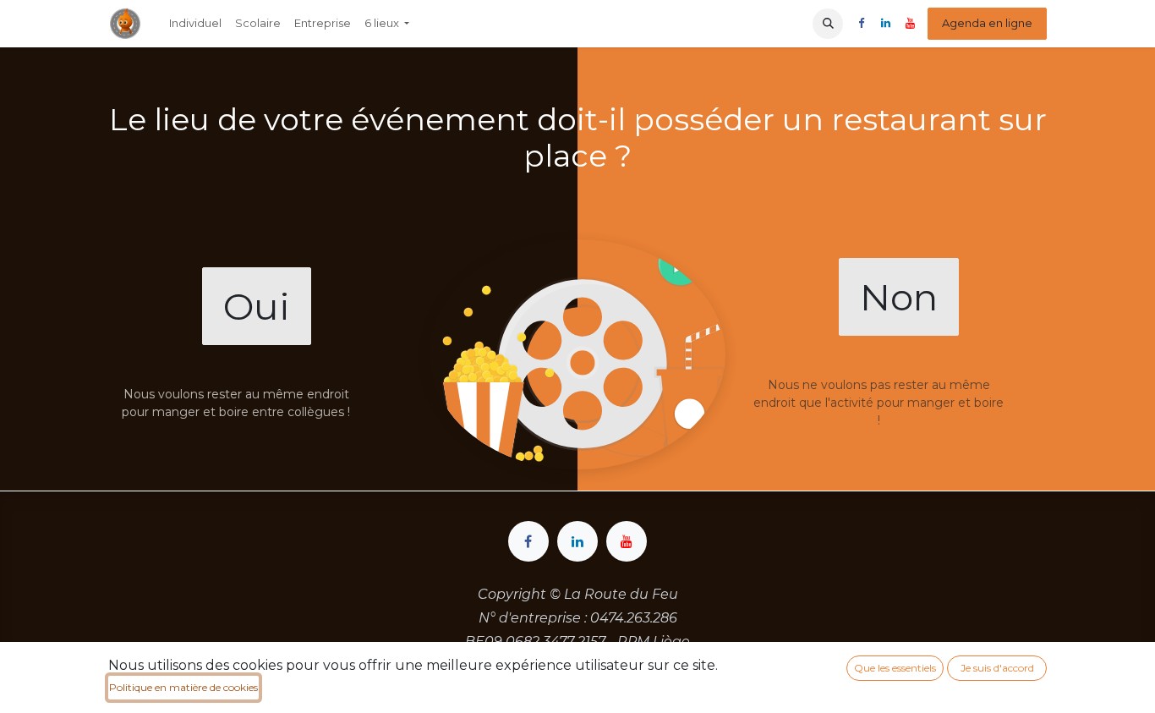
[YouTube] (910, 24)
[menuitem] (195, 23)
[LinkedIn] (885, 24)
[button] (828, 23)
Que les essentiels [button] (895, 667)
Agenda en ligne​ (987, 23)
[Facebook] (861, 24)
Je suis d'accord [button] (997, 667)
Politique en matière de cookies (183, 687)
